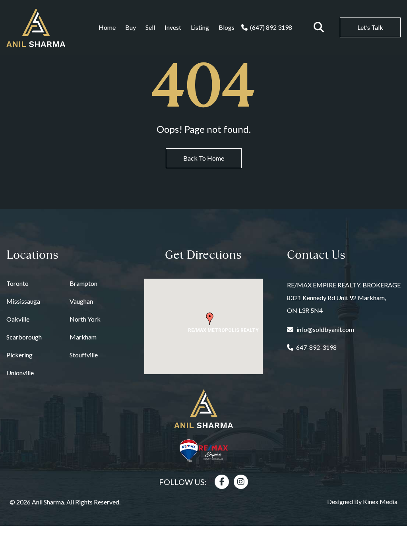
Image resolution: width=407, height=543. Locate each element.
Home (107, 27)
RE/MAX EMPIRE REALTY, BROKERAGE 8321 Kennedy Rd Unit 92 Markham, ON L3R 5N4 (344, 297)
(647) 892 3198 (271, 27)
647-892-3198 (316, 347)
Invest (173, 27)
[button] (209, 318)
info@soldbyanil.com (325, 329)
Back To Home (203, 158)
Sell (150, 27)
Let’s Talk (370, 27)
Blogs (227, 27)
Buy (130, 27)
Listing (200, 27)
